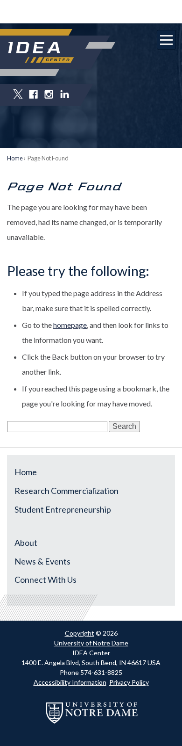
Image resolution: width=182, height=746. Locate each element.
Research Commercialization (66, 490)
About (25, 542)
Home (15, 158)
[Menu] (166, 40)
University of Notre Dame (91, 643)
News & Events (42, 561)
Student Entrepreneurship (62, 509)
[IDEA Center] (40, 52)
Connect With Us (45, 579)
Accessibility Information (70, 682)
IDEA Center (91, 653)
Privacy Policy (129, 682)
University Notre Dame (91, 11)
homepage (70, 324)
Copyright (79, 633)
